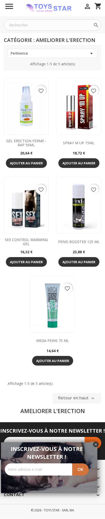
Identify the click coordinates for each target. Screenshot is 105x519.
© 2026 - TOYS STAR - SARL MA (52, 510)
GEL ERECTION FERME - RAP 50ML (26, 142)
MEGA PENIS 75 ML (52, 340)
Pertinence (52, 53)
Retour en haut (77, 398)
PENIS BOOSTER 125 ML (79, 241)
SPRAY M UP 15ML (79, 142)
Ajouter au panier (26, 163)
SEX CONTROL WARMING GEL (26, 241)
